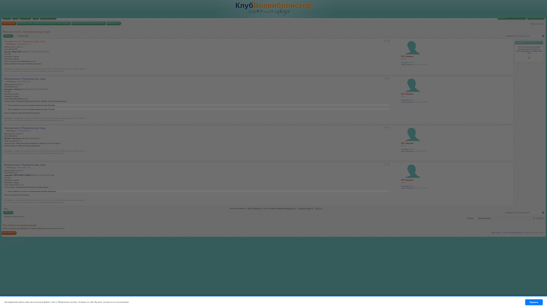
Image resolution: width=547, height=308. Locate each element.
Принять (533, 302)
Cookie (53, 302)
